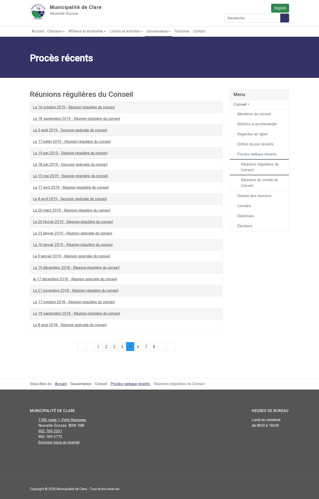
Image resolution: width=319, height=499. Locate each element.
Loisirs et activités (125, 31)
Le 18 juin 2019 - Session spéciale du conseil (70, 164)
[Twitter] (43, 454)
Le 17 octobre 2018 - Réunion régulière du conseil (74, 302)
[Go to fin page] (171, 346)
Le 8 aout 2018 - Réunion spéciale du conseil (69, 325)
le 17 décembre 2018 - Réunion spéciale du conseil (75, 279)
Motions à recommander (257, 124)
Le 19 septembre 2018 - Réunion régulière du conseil (76, 313)
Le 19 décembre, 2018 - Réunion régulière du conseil (76, 267)
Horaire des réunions (254, 196)
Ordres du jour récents (255, 144)
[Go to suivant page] (162, 346)
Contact (199, 31)
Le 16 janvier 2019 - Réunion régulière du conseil (73, 244)
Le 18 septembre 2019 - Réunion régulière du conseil (76, 118)
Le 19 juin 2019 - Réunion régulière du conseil (70, 153)
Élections (244, 226)
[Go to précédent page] (90, 346)
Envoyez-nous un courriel (58, 442)
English (280, 8)
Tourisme (181, 31)
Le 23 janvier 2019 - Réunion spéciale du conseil (72, 233)
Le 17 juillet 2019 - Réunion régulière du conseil (72, 141)
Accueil (38, 31)
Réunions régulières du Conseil (260, 167)
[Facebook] (33, 454)
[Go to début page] (81, 346)
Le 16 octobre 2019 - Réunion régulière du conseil (74, 107)
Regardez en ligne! (252, 134)
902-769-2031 (50, 431)
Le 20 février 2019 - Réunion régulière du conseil (73, 222)
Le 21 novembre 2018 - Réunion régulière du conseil (75, 290)
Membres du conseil (254, 114)
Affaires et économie (85, 31)
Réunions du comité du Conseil (259, 183)
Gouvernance (157, 31)
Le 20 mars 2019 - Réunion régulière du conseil (71, 210)
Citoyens (54, 31)
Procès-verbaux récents (257, 154)
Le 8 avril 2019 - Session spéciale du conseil (70, 199)
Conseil (240, 104)
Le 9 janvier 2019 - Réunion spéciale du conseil (71, 256)
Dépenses (245, 216)
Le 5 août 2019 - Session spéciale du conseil (70, 130)
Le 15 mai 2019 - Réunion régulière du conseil (70, 176)
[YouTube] (54, 454)
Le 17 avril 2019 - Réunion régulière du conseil (71, 187)
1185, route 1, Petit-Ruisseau (62, 420)
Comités (244, 206)
